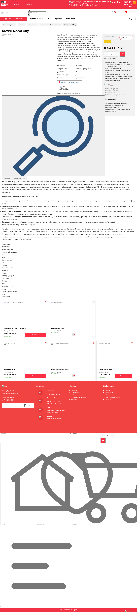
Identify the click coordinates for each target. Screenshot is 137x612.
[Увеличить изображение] (53, 135)
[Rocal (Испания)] (130, 611)
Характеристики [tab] (19, 178)
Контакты (28, 4)
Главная (74, 390)
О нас (75, 395)
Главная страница (9, 25)
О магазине (16, 4)
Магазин (21, 25)
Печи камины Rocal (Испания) (50, 25)
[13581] (122, 54)
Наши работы (71, 19)
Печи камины (32, 25)
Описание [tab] (7, 178)
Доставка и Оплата (79, 397)
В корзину (35, 335)
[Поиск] (29, 14)
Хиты (49, 19)
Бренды (58, 19)
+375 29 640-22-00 (128, 4)
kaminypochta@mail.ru (54, 418)
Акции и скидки (36, 19)
